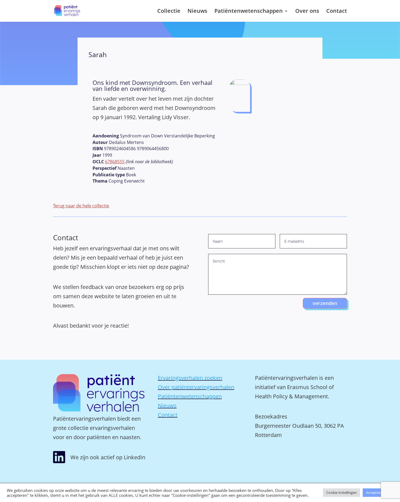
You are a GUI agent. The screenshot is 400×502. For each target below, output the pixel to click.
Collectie (168, 11)
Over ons (307, 11)
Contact (336, 11)
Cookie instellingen (341, 492)
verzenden (325, 303)
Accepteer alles (378, 492)
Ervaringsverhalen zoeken (190, 377)
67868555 (115, 162)
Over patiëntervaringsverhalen (196, 387)
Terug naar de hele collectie (81, 206)
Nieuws (197, 11)
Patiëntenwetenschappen (248, 11)
